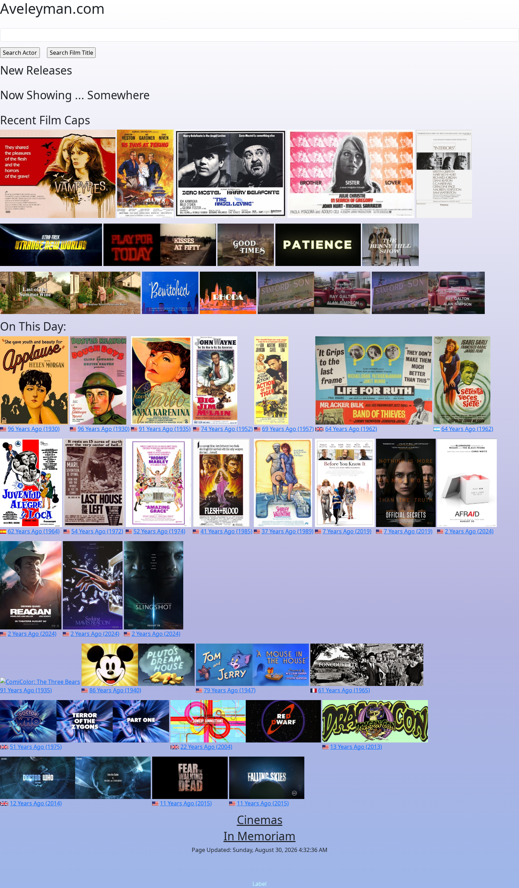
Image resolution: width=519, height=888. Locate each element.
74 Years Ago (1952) (227, 429)
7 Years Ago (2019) (347, 531)
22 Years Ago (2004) (206, 747)
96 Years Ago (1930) (34, 429)
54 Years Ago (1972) (97, 531)
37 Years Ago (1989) (288, 531)
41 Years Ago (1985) (226, 531)
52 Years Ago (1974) (159, 531)
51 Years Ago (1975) (36, 747)
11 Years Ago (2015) (186, 803)
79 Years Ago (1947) (230, 690)
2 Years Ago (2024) (469, 531)
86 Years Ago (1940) (115, 690)
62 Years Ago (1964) (34, 531)
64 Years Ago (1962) (351, 429)
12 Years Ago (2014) (36, 803)
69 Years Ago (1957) (288, 429)
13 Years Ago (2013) (356, 747)
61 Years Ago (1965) (344, 690)
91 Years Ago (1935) (165, 429)
